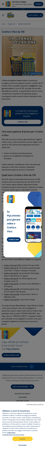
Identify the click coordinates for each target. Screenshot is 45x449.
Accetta (22, 439)
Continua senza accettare (35, 404)
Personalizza (23, 445)
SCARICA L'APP (14, 239)
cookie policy (11, 432)
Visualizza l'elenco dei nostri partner (13, 434)
